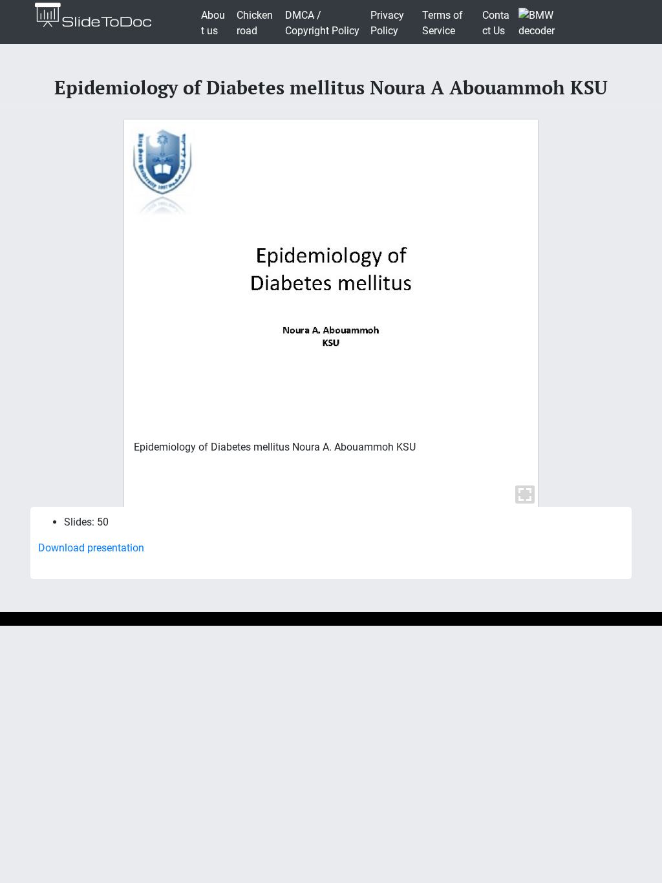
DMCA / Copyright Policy (322, 23)
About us (213, 23)
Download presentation (91, 548)
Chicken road (255, 23)
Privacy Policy (387, 23)
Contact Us (495, 23)
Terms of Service (442, 23)
